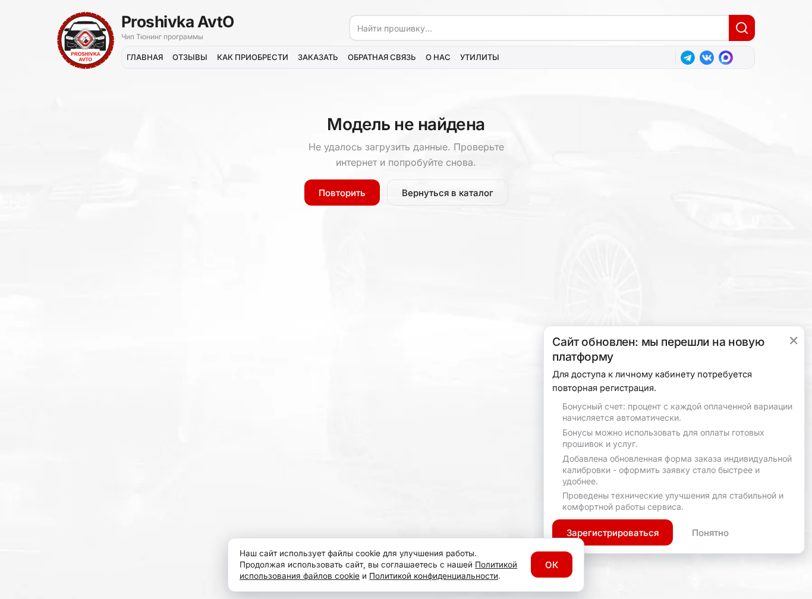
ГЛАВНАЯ (145, 57)
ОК (551, 564)
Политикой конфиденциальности (433, 576)
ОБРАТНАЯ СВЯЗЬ (382, 57)
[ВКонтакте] (707, 58)
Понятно (710, 532)
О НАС (438, 57)
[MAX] (726, 58)
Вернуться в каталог (447, 192)
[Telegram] (688, 58)
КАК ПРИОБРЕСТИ (252, 57)
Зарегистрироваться (612, 532)
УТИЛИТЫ (479, 57)
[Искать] (742, 28)
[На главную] (85, 40)
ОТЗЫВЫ (189, 57)
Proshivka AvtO (177, 21)
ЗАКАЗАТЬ (318, 57)
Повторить (342, 192)
